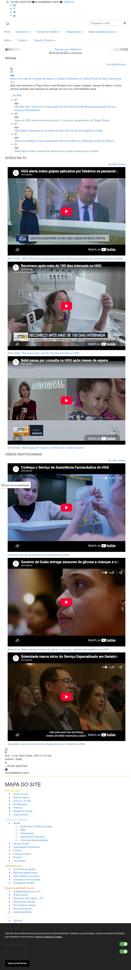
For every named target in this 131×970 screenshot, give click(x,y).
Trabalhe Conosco (44, 40)
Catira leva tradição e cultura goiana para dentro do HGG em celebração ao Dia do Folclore (64, 140)
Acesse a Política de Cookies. (49, 937)
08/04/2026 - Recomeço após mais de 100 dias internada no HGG (43, 353)
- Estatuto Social (21, 797)
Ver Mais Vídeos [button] (117, 164)
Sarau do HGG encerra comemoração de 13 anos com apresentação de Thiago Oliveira (62, 120)
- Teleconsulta (26, 833)
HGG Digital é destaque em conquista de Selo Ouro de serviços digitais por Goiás (58, 130)
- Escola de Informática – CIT (27, 898)
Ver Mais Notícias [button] (116, 64)
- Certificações (19, 804)
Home (7, 31)
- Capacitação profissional (26, 847)
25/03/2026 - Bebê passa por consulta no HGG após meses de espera (46, 447)
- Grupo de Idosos (22, 908)
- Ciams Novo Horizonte (32, 836)
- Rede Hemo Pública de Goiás (35, 826)
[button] (14, 49)
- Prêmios (17, 807)
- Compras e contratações (26, 879)
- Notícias (17, 920)
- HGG (22, 829)
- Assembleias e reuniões (25, 876)
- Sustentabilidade (21, 912)
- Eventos (17, 857)
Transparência (74, 31)
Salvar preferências (17, 963)
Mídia (7, 40)
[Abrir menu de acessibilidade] (15, 485)
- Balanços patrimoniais (24, 872)
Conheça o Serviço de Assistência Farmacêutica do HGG (38, 554)
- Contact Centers (21, 853)
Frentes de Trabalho (47, 31)
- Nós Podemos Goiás (24, 905)
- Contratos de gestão (23, 869)
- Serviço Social (20, 843)
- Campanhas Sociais (23, 901)
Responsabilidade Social (102, 31)
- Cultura (16, 850)
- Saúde (16, 823)
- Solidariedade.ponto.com (26, 891)
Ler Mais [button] (17, 95)
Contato (22, 40)
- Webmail (68, 1)
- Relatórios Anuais (22, 811)
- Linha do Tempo (21, 800)
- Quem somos (20, 794)
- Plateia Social (20, 894)
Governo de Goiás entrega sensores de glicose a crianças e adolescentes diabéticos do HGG (58, 649)
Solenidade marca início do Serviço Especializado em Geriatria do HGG (46, 744)
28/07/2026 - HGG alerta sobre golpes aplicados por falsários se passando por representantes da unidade (65, 258)
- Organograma (20, 814)
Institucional (22, 31)
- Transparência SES (23, 882)
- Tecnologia (18, 860)
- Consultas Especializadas (33, 840)
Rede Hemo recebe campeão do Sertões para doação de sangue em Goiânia (56, 151)
